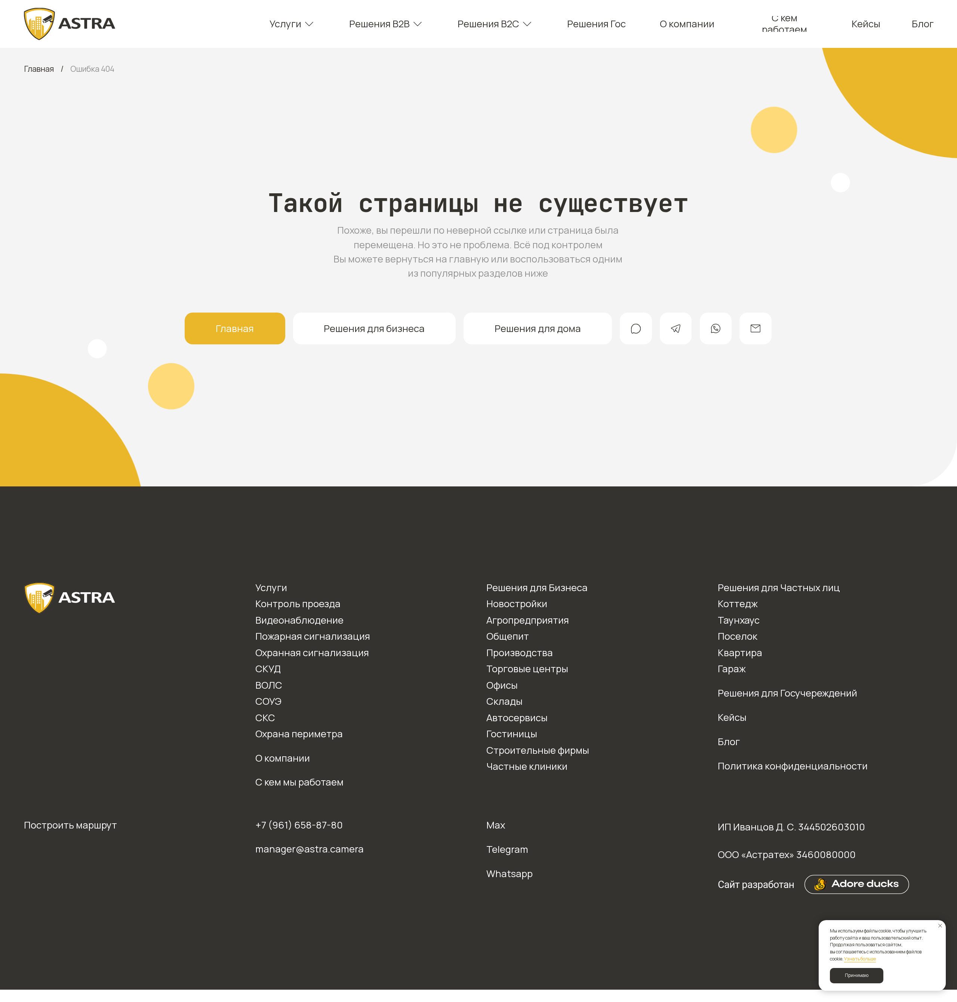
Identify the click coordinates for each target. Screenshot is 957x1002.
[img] (70, 24)
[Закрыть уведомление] (940, 925)
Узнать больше (860, 959)
